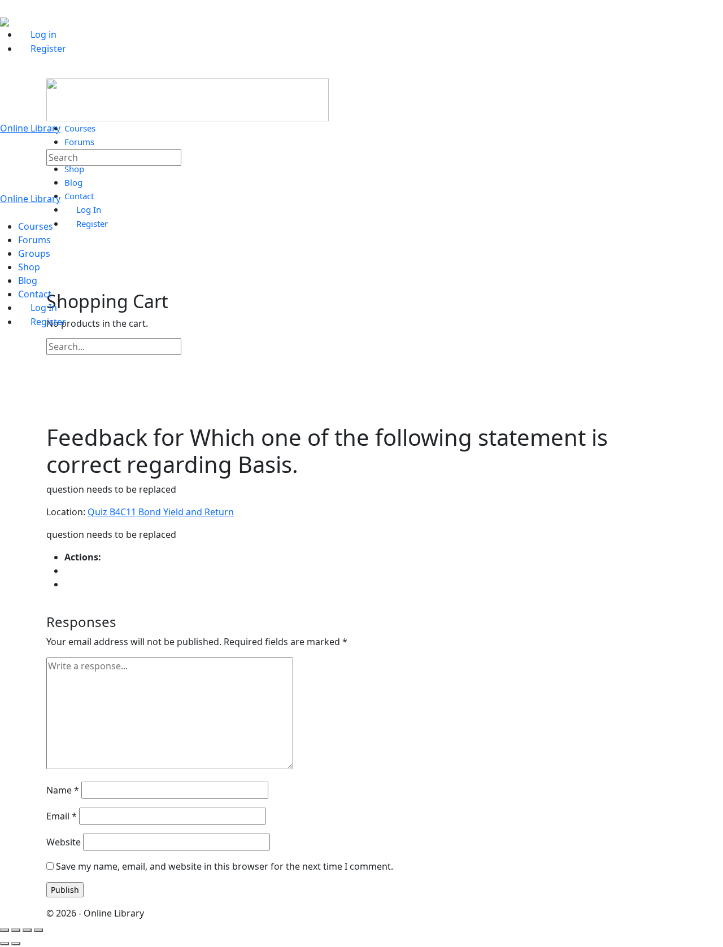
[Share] (27, 930)
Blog (27, 280)
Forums (34, 240)
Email (61, 816)
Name (62, 790)
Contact (34, 294)
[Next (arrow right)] (15, 943)
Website (63, 842)
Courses (35, 226)
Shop (29, 267)
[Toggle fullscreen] (15, 930)
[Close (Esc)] (38, 930)
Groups (34, 253)
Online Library (30, 128)
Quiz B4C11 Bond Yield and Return (161, 512)
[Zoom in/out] (4, 930)
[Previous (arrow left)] (4, 943)
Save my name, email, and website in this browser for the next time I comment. (224, 866)
